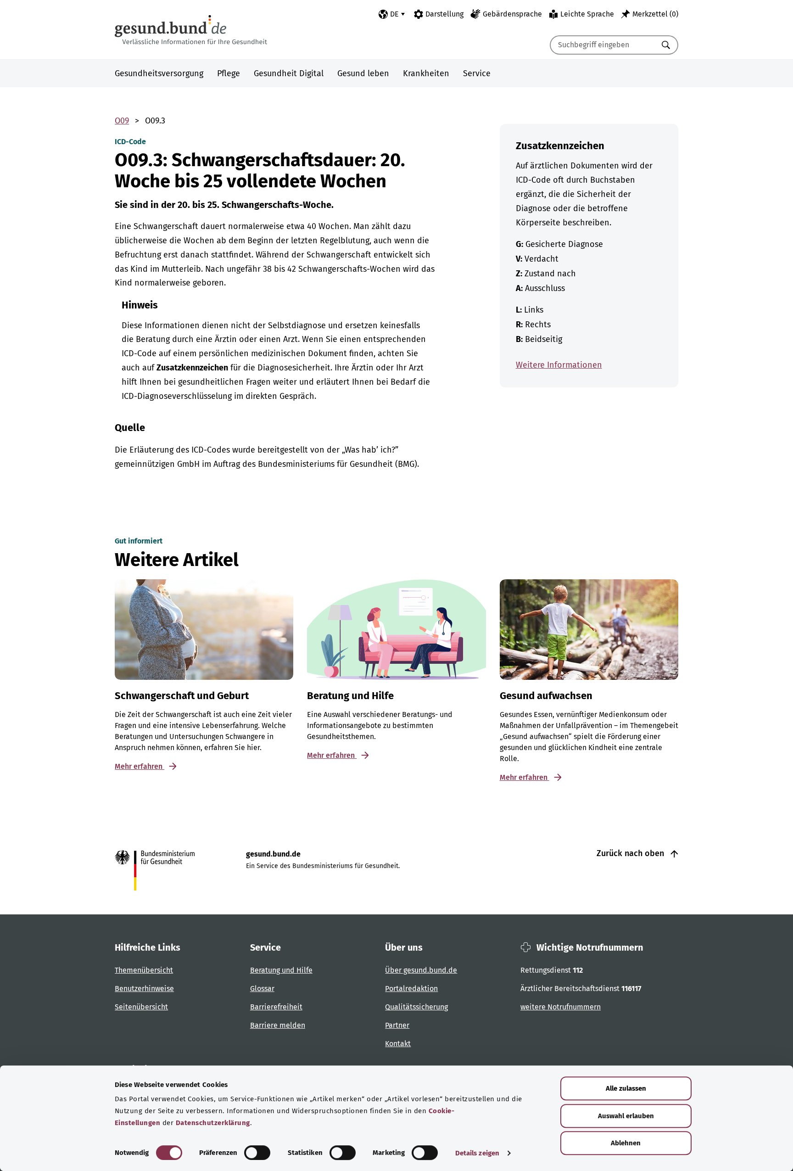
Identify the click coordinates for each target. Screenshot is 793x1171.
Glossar (262, 988)
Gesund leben (363, 73)
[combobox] (602, 45)
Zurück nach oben (631, 853)
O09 (122, 121)
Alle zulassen (626, 1088)
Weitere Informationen (559, 365)
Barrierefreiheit (276, 1007)
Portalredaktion (411, 988)
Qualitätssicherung (416, 1007)
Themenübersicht (144, 970)
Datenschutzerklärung (213, 1123)
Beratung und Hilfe (281, 970)
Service (477, 73)
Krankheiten (426, 73)
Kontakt (398, 1043)
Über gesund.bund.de (421, 970)
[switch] (257, 1152)
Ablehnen (626, 1143)
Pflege (228, 73)
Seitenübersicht (141, 1007)
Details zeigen (477, 1153)
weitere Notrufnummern (560, 1007)
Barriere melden (277, 1025)
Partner (397, 1025)
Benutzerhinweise (144, 988)
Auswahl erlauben (626, 1116)
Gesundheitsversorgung (159, 73)
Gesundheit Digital (289, 73)
